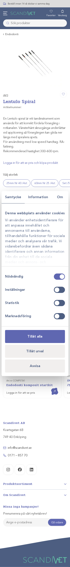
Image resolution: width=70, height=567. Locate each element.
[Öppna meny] (5, 13)
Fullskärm (54, 83)
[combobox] (35, 23)
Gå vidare (57, 522)
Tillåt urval (35, 351)
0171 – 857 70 (17, 455)
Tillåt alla (34, 336)
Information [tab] (38, 197)
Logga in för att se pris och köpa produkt (30, 163)
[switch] (59, 290)
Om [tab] (60, 197)
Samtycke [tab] (13, 197)
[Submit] (6, 23)
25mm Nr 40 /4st (16, 183)
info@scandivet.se (20, 448)
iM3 (5, 96)
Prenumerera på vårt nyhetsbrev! (25, 514)
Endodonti (11, 34)
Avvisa (35, 366)
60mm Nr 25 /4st (44, 183)
